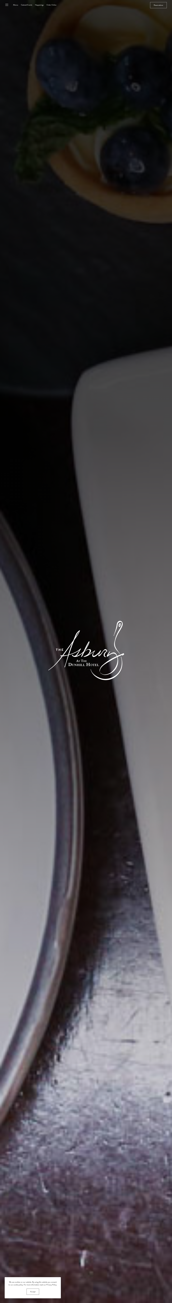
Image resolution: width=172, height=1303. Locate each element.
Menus (15, 5)
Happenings (39, 5)
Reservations (158, 5)
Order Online (51, 5)
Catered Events (26, 5)
